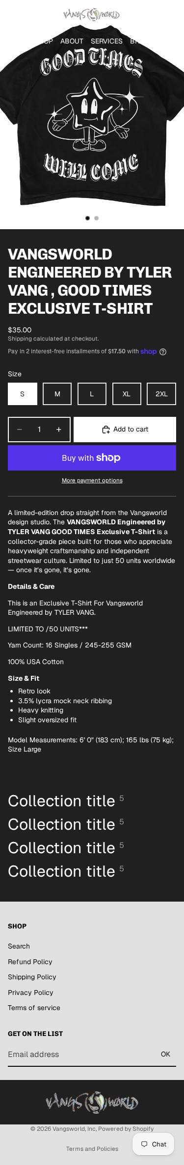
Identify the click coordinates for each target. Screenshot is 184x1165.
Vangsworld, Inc (74, 1129)
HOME (17, 41)
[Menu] (11, 14)
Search (19, 946)
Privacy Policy (30, 992)
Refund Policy (30, 961)
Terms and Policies (92, 1149)
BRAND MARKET (156, 41)
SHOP (43, 41)
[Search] (32, 14)
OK (165, 1054)
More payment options (92, 480)
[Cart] (172, 14)
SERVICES (107, 41)
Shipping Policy (32, 977)
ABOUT (71, 41)
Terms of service (34, 1008)
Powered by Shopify (126, 1129)
